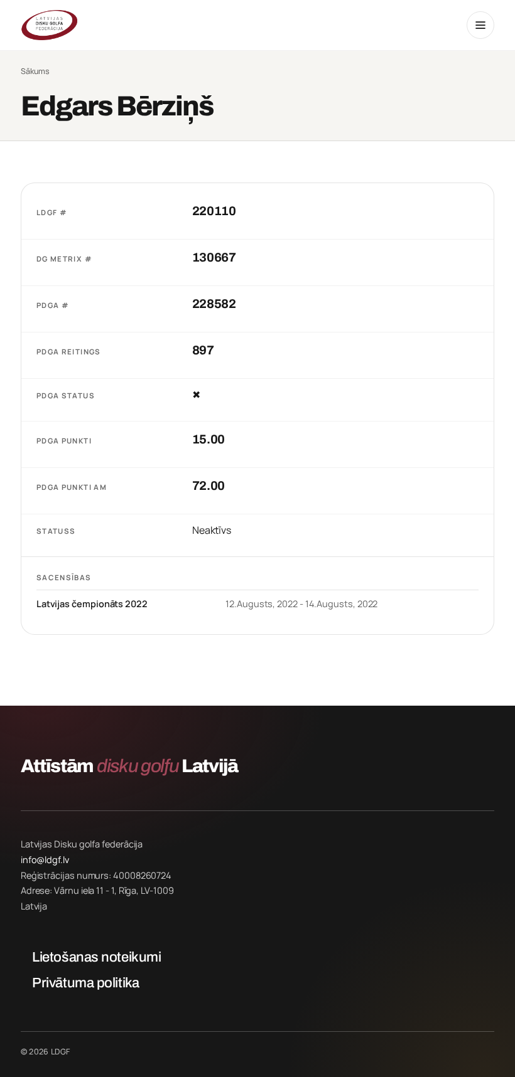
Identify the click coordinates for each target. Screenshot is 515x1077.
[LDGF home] (49, 25)
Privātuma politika (85, 982)
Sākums (35, 71)
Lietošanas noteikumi (96, 957)
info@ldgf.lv (45, 860)
